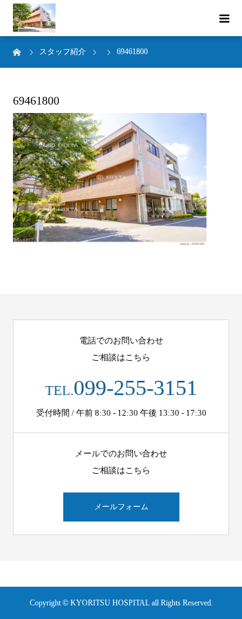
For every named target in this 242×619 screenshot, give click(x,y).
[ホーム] (17, 51)
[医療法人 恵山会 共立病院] (34, 18)
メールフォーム (121, 506)
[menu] (224, 18)
